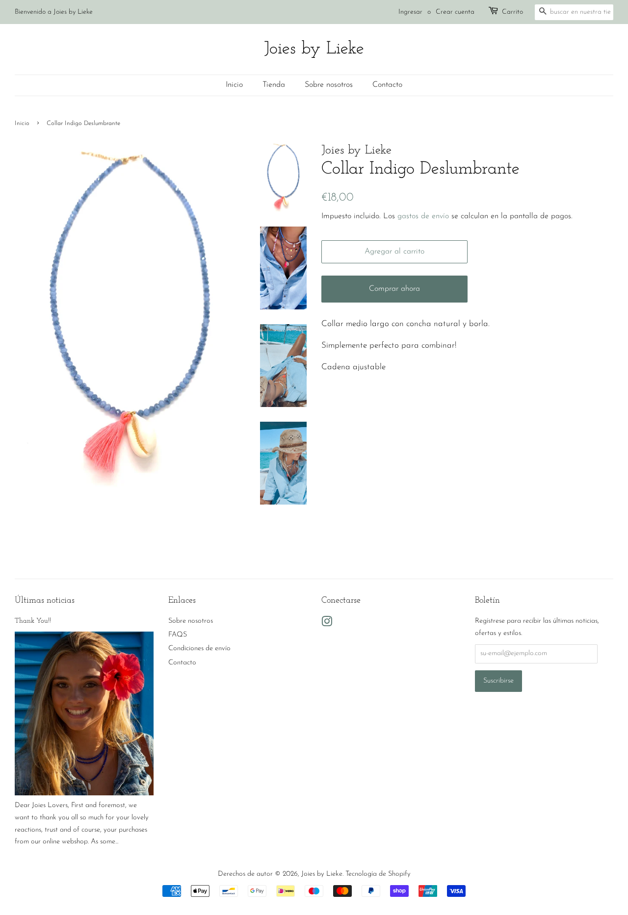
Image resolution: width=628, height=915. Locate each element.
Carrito (512, 12)
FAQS (177, 634)
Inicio (234, 85)
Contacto (387, 85)
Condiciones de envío (199, 648)
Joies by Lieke (314, 49)
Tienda (273, 85)
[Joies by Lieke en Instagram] (326, 624)
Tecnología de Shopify (378, 874)
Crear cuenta (455, 12)
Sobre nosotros (329, 85)
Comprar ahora (394, 289)
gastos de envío (423, 216)
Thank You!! (33, 621)
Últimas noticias (45, 600)
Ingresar (410, 12)
